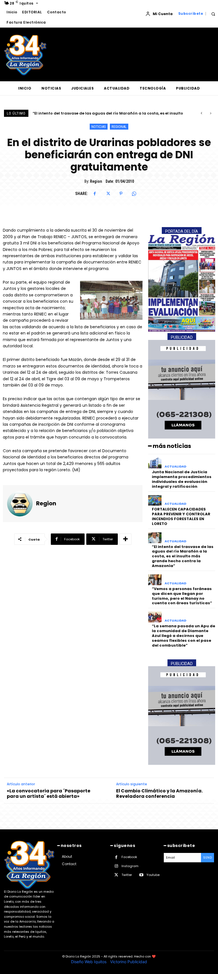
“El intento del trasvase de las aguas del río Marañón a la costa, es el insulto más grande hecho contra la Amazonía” (182, 556)
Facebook (129, 857)
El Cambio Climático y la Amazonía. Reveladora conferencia (159, 793)
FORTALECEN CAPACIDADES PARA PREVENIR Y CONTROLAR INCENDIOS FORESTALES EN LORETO (181, 516)
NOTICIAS (98, 126)
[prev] (201, 113)
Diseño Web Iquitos (89, 961)
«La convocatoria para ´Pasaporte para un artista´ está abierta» (48, 793)
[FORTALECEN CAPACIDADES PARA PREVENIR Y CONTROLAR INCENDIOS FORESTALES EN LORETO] (155, 500)
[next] (210, 113)
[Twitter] (108, 193)
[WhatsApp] (134, 193)
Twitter (126, 875)
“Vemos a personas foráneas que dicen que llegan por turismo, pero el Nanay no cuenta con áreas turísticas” (182, 596)
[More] (125, 539)
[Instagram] (116, 866)
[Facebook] (94, 193)
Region (96, 181)
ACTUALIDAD (175, 466)
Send (207, 857)
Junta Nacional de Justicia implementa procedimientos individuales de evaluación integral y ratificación (181, 479)
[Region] (20, 503)
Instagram (130, 866)
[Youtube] (141, 875)
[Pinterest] (121, 193)
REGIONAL (119, 126)
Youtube (153, 875)
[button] (213, 14)
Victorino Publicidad (128, 961)
